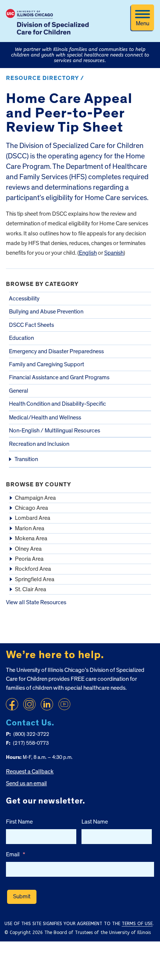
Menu (142, 23)
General (18, 391)
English (88, 253)
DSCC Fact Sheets (31, 325)
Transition (26, 459)
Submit (22, 896)
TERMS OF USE (137, 923)
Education (21, 338)
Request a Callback (30, 771)
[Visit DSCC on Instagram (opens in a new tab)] (29, 704)
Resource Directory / (45, 78)
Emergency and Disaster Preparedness (56, 351)
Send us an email (26, 783)
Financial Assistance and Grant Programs (59, 377)
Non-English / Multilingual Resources (54, 431)
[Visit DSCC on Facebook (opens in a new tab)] (12, 704)
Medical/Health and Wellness (45, 418)
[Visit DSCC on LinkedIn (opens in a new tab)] (47, 704)
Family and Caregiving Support (46, 364)
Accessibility (24, 299)
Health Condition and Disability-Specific (57, 404)
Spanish (114, 253)
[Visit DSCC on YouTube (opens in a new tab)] (64, 704)
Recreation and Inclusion (39, 444)
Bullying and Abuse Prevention (46, 312)
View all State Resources (36, 602)
